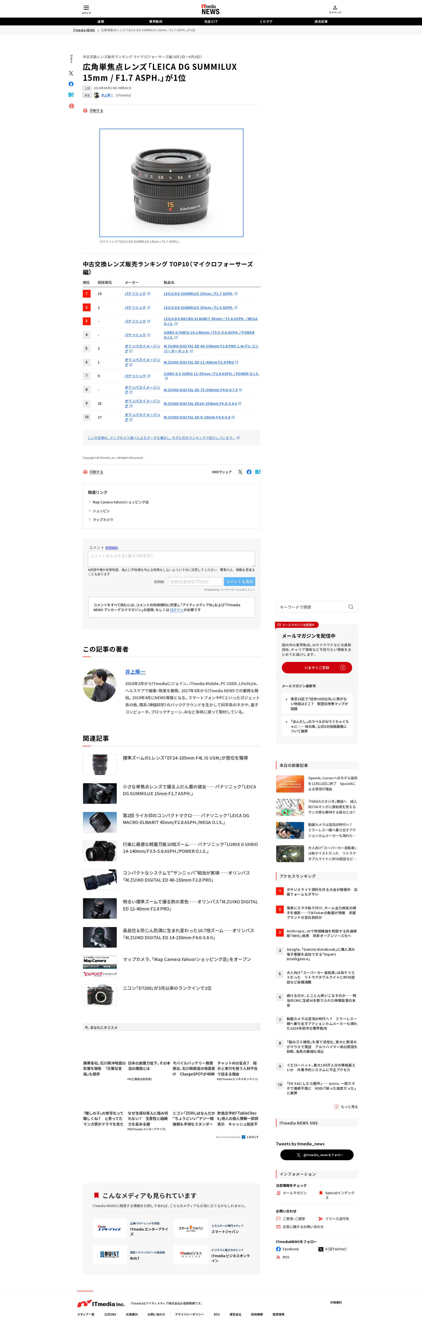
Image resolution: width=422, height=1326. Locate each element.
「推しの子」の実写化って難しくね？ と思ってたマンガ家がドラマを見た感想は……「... (103, 1118)
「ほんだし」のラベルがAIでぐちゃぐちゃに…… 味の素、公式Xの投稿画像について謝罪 (320, 726)
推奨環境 (278, 1314)
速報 (100, 21)
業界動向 (155, 21)
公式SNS (110, 1314)
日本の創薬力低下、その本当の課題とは (149, 1065)
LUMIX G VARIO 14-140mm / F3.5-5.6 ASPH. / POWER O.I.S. (209, 335)
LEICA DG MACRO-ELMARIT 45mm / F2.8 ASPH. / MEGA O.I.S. (210, 321)
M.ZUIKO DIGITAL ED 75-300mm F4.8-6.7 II (201, 389)
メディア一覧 (86, 1314)
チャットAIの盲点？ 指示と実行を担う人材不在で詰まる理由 (237, 1068)
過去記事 (321, 21)
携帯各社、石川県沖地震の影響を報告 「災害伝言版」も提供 (104, 1068)
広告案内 (132, 1314)
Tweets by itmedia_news (300, 1144)
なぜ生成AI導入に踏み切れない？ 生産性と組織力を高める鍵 (148, 1118)
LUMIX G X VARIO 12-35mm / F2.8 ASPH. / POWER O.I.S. (211, 373)
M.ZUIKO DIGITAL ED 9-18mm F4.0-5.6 (197, 417)
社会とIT (211, 21)
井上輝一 (135, 671)
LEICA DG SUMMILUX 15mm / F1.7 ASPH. (198, 293)
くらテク (266, 21)
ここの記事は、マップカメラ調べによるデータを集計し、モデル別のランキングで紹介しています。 (161, 437)
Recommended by (228, 1137)
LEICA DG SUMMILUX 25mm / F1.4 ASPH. (198, 307)
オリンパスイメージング (142, 390)
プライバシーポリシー (189, 1314)
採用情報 (257, 1314)
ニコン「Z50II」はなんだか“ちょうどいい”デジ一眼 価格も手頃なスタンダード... (194, 1118)
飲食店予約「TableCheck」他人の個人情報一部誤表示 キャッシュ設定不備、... (237, 1118)
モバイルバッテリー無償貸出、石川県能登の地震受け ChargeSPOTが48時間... (194, 1068)
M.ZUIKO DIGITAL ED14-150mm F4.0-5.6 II (200, 403)
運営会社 (235, 1314)
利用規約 (336, 1302)
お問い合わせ (156, 1314)
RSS (217, 1314)
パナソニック (135, 293)
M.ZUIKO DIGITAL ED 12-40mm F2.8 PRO (199, 362)
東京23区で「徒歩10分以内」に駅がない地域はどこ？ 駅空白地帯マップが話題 (319, 703)
